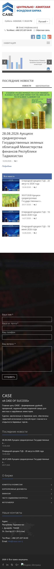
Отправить (9, 376)
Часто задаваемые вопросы (15, 498)
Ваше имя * (7, 314)
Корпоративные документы (14, 489)
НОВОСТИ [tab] (26, 85)
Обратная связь (43, 30)
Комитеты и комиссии (12, 484)
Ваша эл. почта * (10, 323)
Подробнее (7, 166)
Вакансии (6, 493)
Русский (43, 21)
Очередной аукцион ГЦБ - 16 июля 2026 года (36, 213)
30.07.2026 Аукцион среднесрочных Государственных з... (32, 198)
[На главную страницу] (27, 9)
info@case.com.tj (31, 27)
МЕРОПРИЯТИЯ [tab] (42, 86)
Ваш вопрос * (9, 344)
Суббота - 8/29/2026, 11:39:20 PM (18, 21)
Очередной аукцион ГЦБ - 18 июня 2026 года (36, 228)
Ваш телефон (8, 332)
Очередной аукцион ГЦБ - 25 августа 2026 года (36, 182)
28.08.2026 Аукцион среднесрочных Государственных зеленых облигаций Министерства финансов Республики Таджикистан (22, 144)
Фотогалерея (8, 502)
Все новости (9, 176)
